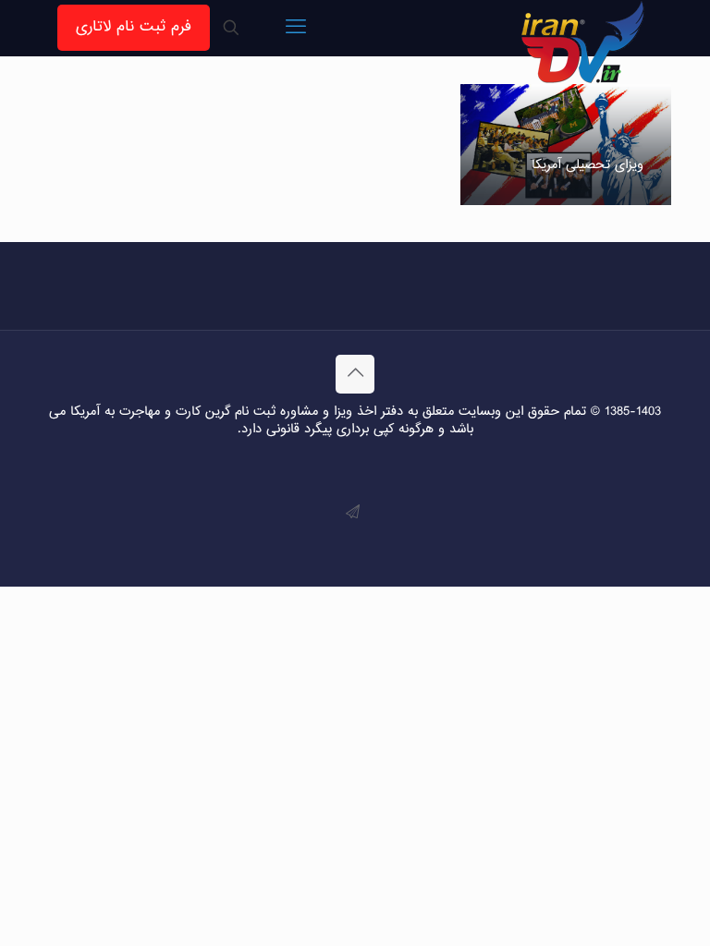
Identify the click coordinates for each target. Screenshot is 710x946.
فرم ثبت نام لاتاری (133, 27)
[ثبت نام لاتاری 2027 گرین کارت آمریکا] (583, 41)
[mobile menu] (296, 27)
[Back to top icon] (355, 374)
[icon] (353, 513)
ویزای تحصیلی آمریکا (587, 164)
